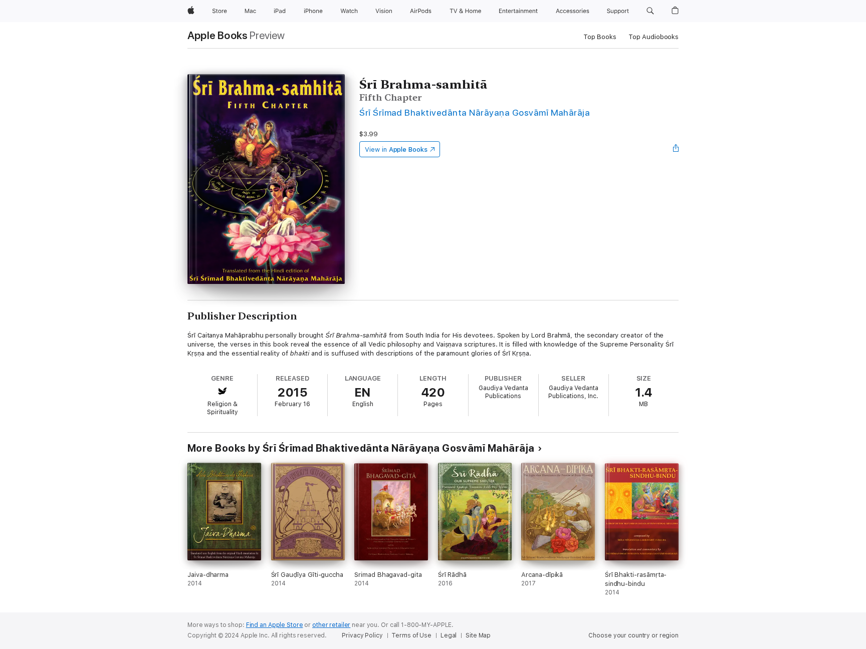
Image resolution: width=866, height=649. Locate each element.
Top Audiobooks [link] (653, 37)
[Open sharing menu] (676, 149)
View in (396, 149)
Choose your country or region (633, 635)
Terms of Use (411, 635)
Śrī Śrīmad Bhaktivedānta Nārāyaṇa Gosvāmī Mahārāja (474, 112)
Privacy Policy (362, 635)
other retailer (331, 624)
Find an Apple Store (274, 624)
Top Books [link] (599, 37)
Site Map (478, 635)
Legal (449, 635)
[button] (650, 11)
